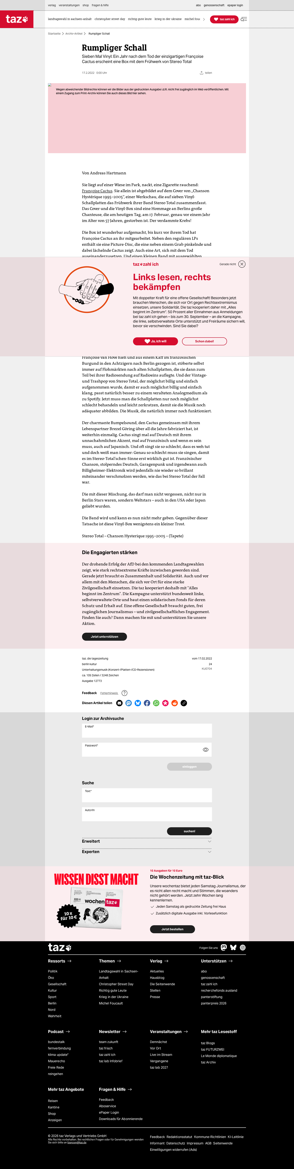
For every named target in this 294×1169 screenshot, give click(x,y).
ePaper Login (109, 1112)
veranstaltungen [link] (69, 5)
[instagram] (243, 949)
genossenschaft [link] (214, 5)
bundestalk (56, 1042)
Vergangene (159, 1061)
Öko (51, 978)
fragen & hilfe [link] (100, 5)
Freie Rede (56, 1067)
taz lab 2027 (159, 1067)
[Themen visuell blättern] (204, 19)
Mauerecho (56, 1061)
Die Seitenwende (162, 984)
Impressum (195, 1143)
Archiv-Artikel (73, 33)
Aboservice (107, 1106)
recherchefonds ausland (219, 990)
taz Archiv (208, 1062)
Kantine (53, 1107)
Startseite (54, 33)
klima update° (58, 1055)
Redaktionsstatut (180, 1137)
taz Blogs (208, 1043)
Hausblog (157, 978)
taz (60, 948)
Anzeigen (55, 1120)
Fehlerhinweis (109, 693)
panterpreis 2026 (214, 1003)
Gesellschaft (57, 984)
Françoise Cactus (97, 190)
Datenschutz (176, 1143)
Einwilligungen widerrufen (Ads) (173, 1150)
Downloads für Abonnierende (121, 1119)
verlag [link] (52, 5)
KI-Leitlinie (236, 1137)
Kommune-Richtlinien (210, 1137)
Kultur (52, 990)
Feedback (106, 1100)
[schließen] (242, 264)
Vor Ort (155, 1048)
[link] (71, 19)
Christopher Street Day (116, 984)
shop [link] (86, 5)
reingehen (55, 1074)
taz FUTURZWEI (212, 1049)
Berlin (52, 1003)
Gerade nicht (228, 264)
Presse (155, 997)
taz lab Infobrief (110, 1061)
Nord (51, 1010)
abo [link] (198, 5)
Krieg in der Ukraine (113, 997)
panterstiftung (211, 997)
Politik (52, 971)
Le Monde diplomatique (219, 1056)
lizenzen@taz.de (76, 1142)
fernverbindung (59, 1048)
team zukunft (108, 1042)
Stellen (155, 990)
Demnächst (158, 1042)
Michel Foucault (111, 1003)
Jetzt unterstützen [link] (104, 636)
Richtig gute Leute (113, 990)
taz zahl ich (209, 984)
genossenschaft (213, 978)
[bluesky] (233, 949)
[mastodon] (224, 949)
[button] (244, 19)
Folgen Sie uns (208, 948)
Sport (52, 997)
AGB (208, 1143)
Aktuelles (157, 971)
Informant (157, 1143)
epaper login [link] (235, 5)
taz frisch (106, 1048)
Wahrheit (54, 1016)
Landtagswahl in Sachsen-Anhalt (118, 974)
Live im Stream (161, 1055)
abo (204, 971)
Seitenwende (223, 1143)
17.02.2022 (205, 658)
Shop (52, 1114)
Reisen (53, 1101)
